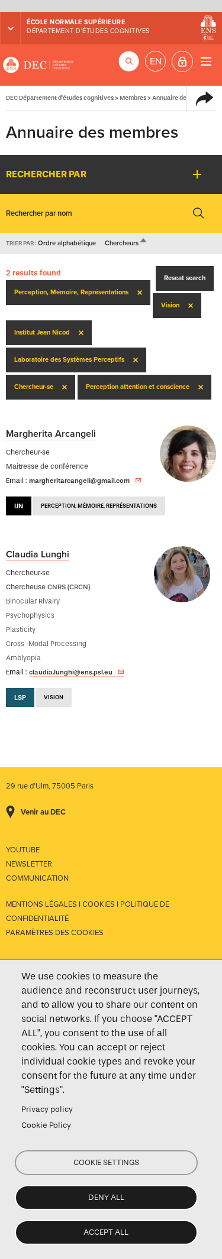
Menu (205, 61)
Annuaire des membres (184, 98)
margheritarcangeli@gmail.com (79, 480)
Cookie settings (106, 1162)
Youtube (23, 850)
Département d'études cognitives (88, 31)
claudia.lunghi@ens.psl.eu (70, 672)
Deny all (106, 1197)
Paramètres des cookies (55, 932)
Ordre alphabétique (67, 243)
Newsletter (29, 864)
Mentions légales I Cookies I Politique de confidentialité (87, 911)
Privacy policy (47, 1109)
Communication (37, 878)
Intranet (182, 61)
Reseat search (184, 278)
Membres (133, 98)
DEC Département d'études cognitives (38, 65)
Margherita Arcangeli (51, 434)
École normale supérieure (76, 22)
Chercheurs (126, 243)
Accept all (105, 1232)
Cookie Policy (46, 1125)
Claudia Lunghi (37, 554)
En (156, 61)
